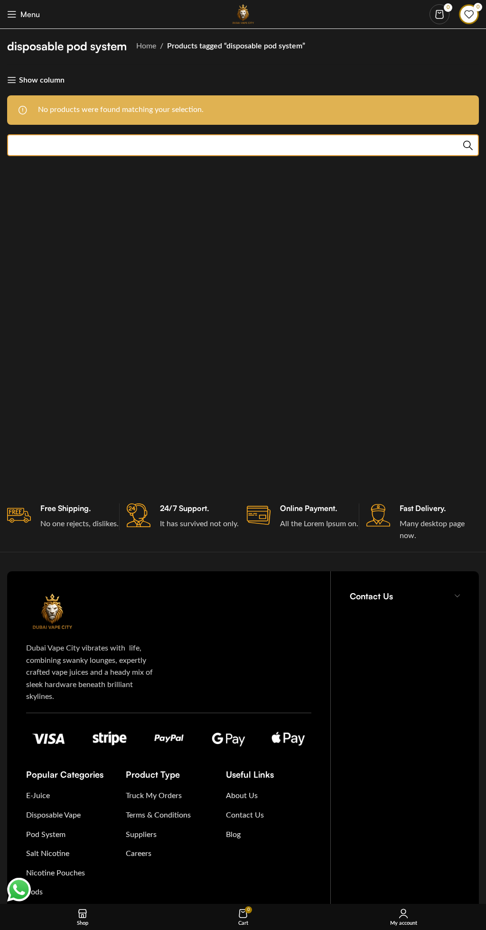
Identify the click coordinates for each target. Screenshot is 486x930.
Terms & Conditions (158, 815)
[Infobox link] (63, 516)
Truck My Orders (154, 796)
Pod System (45, 834)
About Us (242, 796)
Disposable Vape (53, 815)
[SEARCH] (468, 145)
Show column (42, 80)
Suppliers (141, 834)
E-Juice (38, 796)
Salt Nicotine (47, 853)
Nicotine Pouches (55, 873)
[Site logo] (243, 14)
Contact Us (245, 815)
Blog (233, 834)
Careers (138, 853)
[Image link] (52, 611)
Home (146, 46)
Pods (34, 892)
